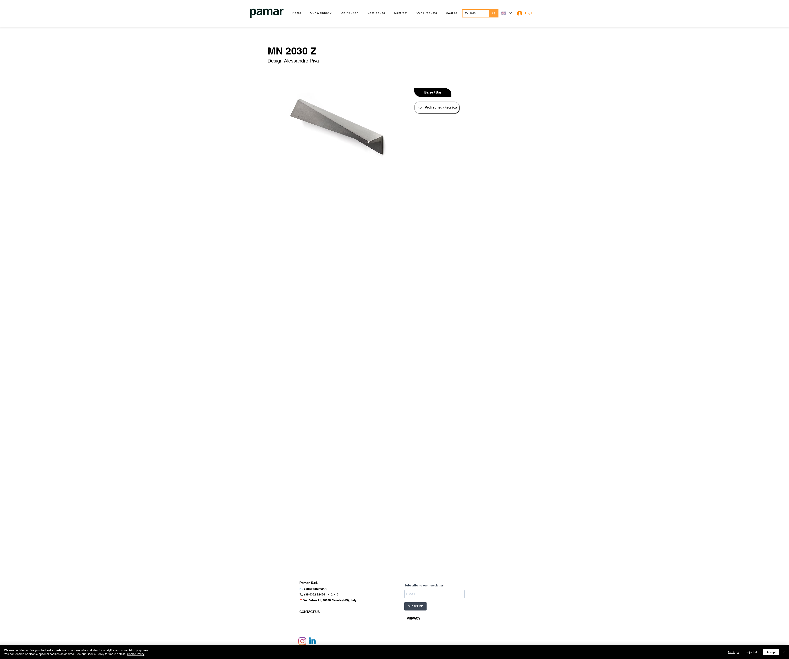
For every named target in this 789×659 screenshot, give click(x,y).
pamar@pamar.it (315, 588)
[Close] (784, 652)
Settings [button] (733, 652)
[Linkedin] (312, 641)
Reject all (751, 652)
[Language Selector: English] (506, 13)
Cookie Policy (135, 654)
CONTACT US (309, 612)
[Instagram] (302, 641)
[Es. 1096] (493, 13)
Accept (771, 652)
